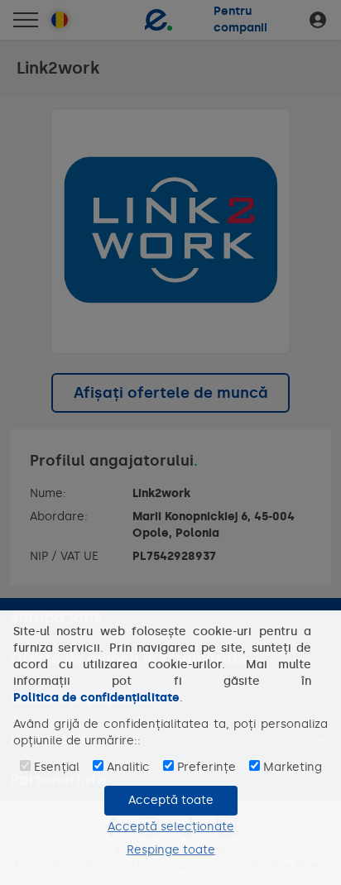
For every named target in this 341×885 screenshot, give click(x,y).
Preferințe (206, 767)
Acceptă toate (171, 800)
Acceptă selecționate (171, 827)
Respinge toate (171, 850)
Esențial (56, 767)
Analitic (128, 767)
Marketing (292, 767)
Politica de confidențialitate (96, 698)
